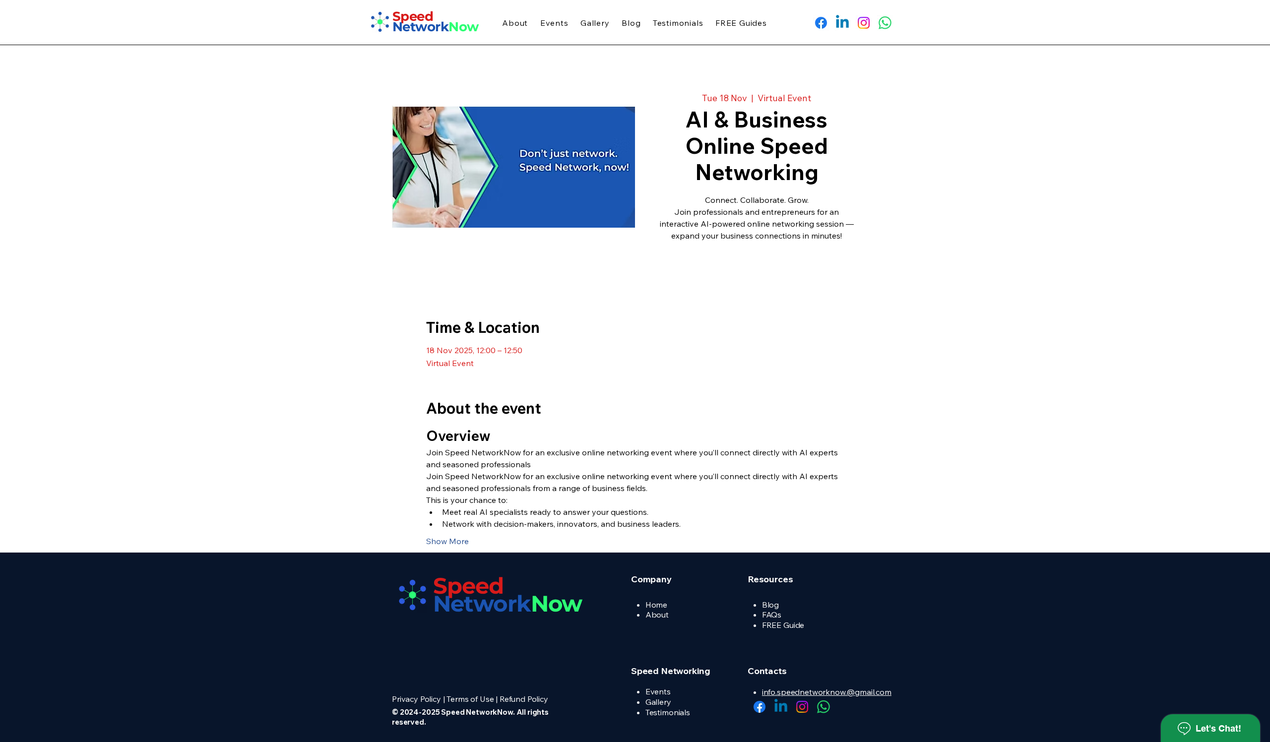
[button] (515, 23)
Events (658, 691)
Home (656, 605)
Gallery (658, 702)
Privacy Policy (416, 699)
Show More (447, 541)
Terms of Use (470, 699)
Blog (770, 605)
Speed (468, 585)
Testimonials (667, 712)
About (657, 614)
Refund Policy (524, 699)
